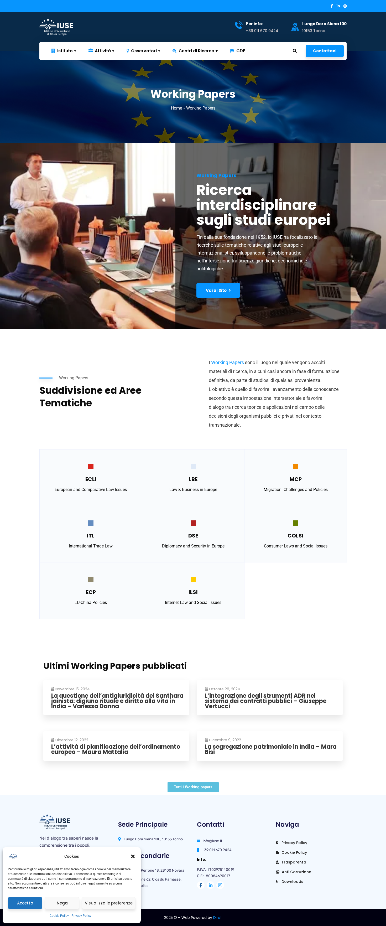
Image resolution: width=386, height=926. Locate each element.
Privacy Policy (81, 916)
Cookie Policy (59, 916)
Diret (217, 917)
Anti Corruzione (296, 872)
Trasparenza (293, 862)
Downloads (291, 881)
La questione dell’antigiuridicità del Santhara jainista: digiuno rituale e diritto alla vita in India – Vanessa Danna (117, 701)
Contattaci (324, 51)
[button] (132, 856)
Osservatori (144, 51)
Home (176, 108)
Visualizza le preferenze (109, 903)
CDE (240, 51)
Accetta (25, 903)
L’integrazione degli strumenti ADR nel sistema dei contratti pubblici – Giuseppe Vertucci (265, 701)
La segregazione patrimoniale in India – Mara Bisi (271, 749)
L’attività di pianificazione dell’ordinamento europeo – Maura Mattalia (115, 749)
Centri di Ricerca (196, 51)
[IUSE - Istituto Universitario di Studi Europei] (65, 26)
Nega (62, 903)
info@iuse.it (212, 841)
